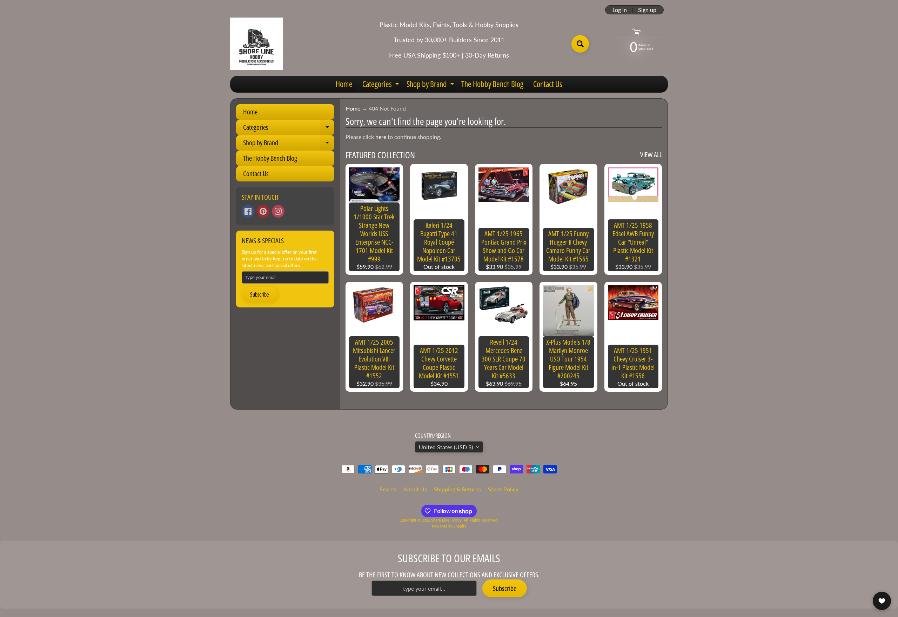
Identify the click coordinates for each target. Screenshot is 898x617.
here (380, 136)
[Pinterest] (263, 211)
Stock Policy (503, 489)
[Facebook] (248, 211)
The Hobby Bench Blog (492, 83)
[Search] (580, 44)
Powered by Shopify (449, 526)
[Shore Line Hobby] (256, 44)
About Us (415, 489)
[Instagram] (278, 211)
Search (388, 489)
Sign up (647, 10)
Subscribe (259, 294)
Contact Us (547, 83)
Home (344, 83)
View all (651, 154)
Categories (381, 85)
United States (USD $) (446, 447)
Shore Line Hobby (446, 520)
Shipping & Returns (457, 489)
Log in (619, 10)
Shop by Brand (431, 85)
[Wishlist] (882, 601)
